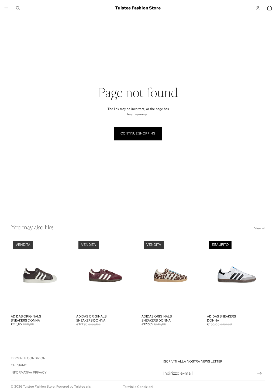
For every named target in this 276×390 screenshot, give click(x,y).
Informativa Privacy (29, 372)
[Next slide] (63, 275)
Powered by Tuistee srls (73, 386)
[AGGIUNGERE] (191, 303)
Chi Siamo (19, 365)
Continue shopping (138, 133)
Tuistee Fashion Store (39, 386)
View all (259, 228)
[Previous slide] (17, 275)
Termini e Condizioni (28, 358)
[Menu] (6, 8)
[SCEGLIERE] (61, 303)
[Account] (258, 8)
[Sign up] (259, 373)
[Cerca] (18, 8)
